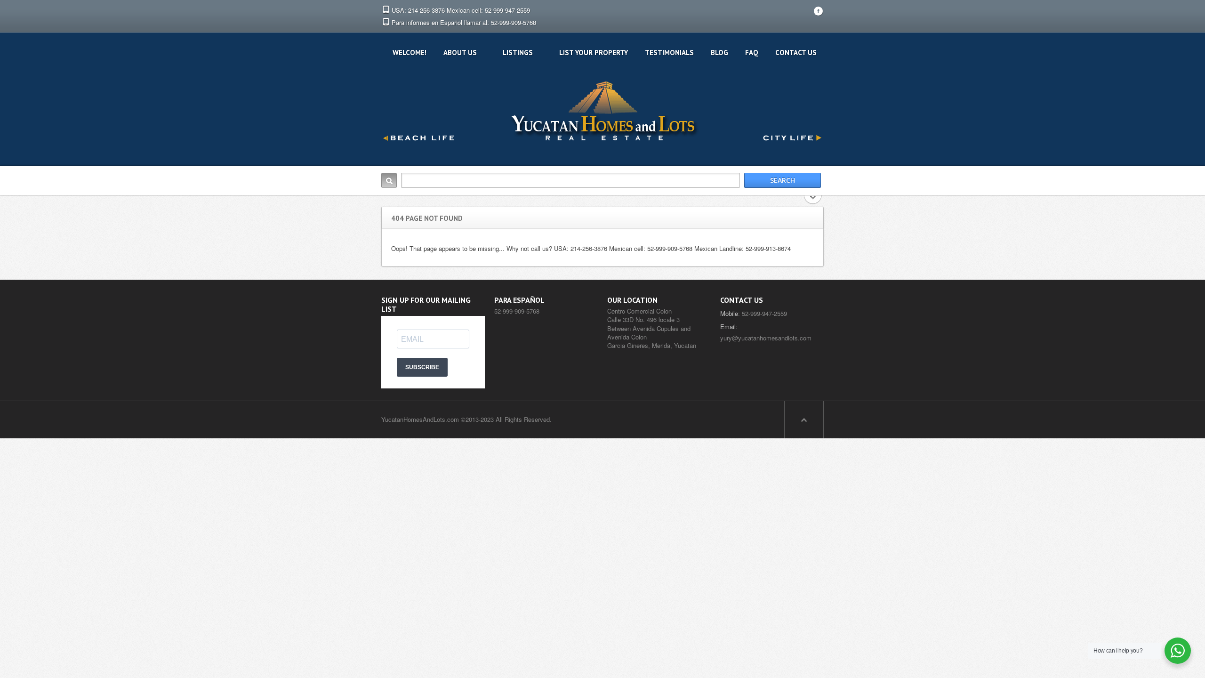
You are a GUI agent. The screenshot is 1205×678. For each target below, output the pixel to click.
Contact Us (796, 52)
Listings (518, 52)
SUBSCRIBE (422, 367)
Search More (813, 200)
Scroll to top (804, 419)
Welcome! (409, 52)
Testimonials (669, 52)
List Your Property (593, 52)
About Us (460, 52)
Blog (719, 52)
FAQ (751, 52)
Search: (389, 180)
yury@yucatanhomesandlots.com (765, 337)
